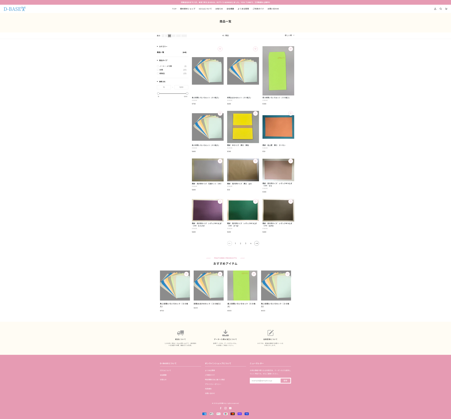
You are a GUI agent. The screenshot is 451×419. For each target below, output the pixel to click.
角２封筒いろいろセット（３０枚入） (206, 145)
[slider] (158, 93)
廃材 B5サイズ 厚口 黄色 (238, 145)
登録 (285, 380)
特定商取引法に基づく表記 (215, 380)
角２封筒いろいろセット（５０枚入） (206, 98)
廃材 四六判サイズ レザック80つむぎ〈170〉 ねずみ (277, 225)
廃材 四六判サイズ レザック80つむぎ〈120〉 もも (277, 185)
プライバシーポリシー (213, 384)
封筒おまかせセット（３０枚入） (239, 98)
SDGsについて (165, 370)
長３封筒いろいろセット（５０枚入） (276, 98)
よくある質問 (210, 370)
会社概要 (163, 375)
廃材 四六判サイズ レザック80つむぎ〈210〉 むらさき (207, 225)
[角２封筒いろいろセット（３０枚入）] (276, 285)
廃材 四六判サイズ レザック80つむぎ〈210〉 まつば (242, 225)
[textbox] (164, 87)
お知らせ (163, 380)
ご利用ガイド (210, 375)
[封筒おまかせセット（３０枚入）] (209, 285)
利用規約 (208, 389)
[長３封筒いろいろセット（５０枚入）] (242, 285)
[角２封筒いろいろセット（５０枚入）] (175, 285)
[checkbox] (172, 66)
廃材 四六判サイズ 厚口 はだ (239, 184)
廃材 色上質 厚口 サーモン (274, 145)
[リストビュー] (163, 35)
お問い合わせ (210, 393)
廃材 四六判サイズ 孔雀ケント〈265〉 (207, 184)
